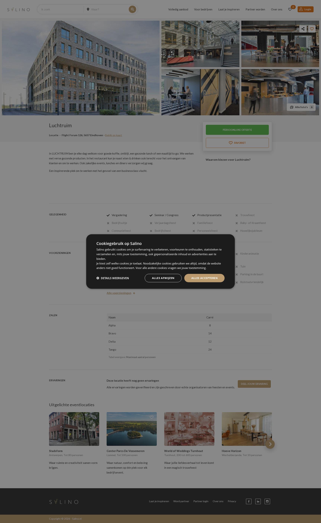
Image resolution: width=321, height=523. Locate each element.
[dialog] (160, 261)
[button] (112, 278)
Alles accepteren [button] (204, 278)
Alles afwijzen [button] (163, 278)
